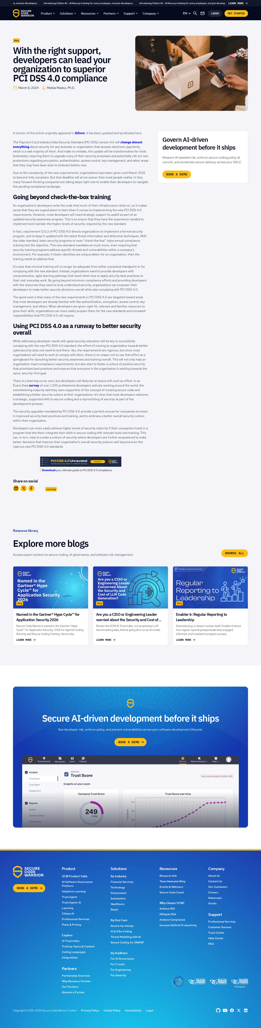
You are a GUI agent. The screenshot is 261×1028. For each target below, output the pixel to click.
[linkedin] (245, 1010)
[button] (48, 13)
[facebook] (218, 1010)
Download (48, 470)
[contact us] (202, 13)
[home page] (23, 13)
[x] (239, 1010)
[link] (130, 3)
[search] (195, 13)
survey (34, 385)
